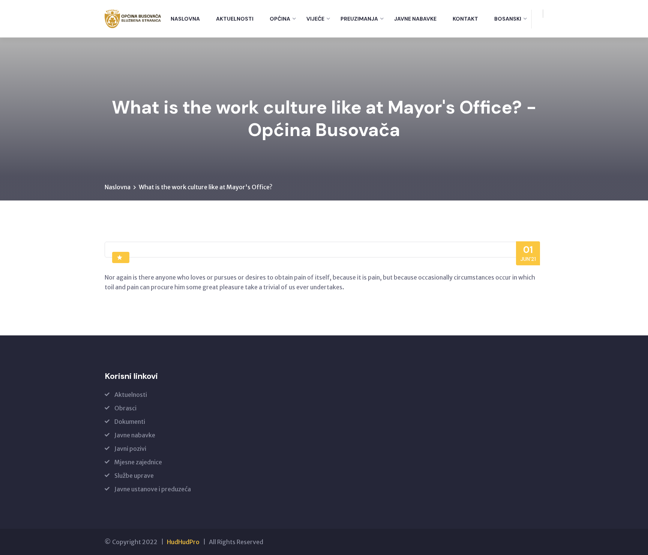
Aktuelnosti (235, 18)
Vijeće (315, 18)
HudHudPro (183, 542)
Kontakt (465, 18)
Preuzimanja (359, 18)
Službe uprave (134, 475)
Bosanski (507, 18)
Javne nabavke (415, 18)
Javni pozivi (130, 448)
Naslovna (185, 18)
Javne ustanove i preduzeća (152, 489)
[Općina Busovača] (133, 18)
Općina (280, 18)
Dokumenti (129, 421)
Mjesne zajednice (138, 462)
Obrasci (125, 408)
